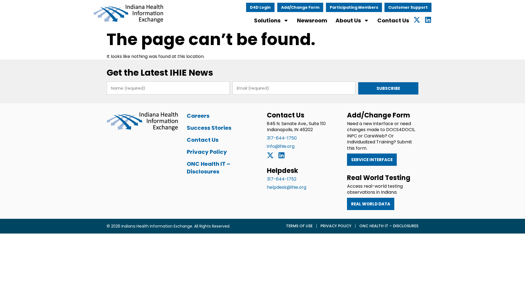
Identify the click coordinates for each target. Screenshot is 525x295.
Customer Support (408, 7)
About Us (348, 20)
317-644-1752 (281, 179)
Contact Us (393, 20)
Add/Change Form (300, 7)
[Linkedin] (428, 19)
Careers (198, 116)
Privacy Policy (207, 152)
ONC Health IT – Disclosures (208, 167)
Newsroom (312, 20)
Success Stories (209, 128)
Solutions (267, 20)
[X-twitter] (416, 19)
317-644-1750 (282, 138)
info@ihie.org (280, 146)
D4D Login (260, 7)
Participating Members (354, 7)
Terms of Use (299, 226)
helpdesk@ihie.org (286, 187)
